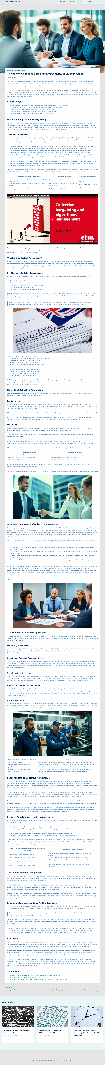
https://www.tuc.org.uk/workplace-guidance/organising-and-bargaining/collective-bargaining (38, 979)
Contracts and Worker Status (16, 70)
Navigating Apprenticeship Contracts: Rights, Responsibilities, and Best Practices (78, 990)
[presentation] (18, 1016)
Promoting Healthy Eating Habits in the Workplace (20, 989)
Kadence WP (68, 1060)
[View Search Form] (98, 1)
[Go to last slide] (5, 1025)
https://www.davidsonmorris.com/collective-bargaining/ (27, 977)
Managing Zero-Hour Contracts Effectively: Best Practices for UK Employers (86, 1033)
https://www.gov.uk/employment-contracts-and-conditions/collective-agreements (35, 975)
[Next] (100, 1025)
